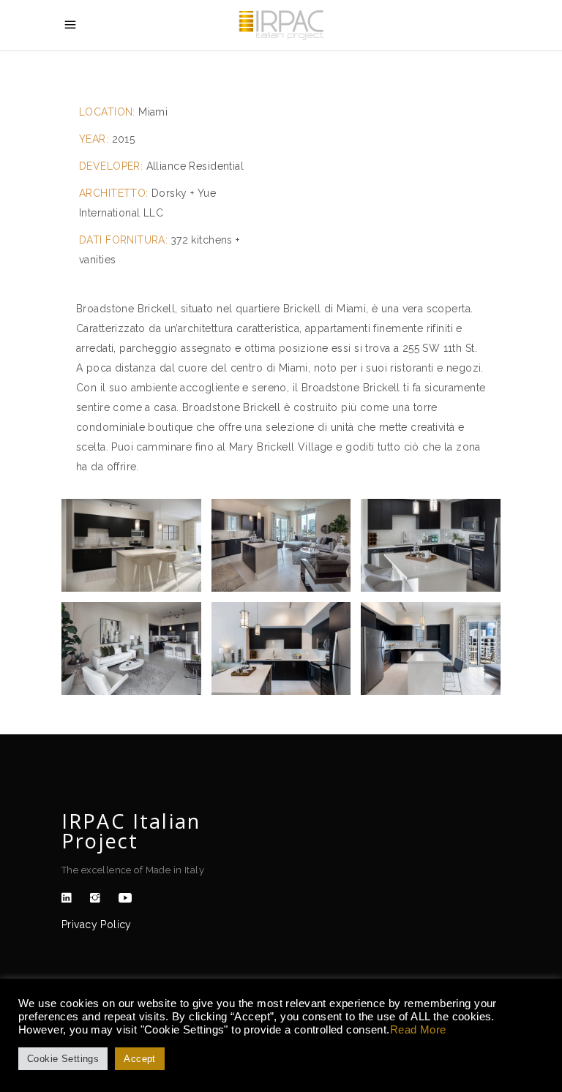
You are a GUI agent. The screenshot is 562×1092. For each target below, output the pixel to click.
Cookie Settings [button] (63, 1058)
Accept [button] (140, 1058)
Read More (418, 1030)
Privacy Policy (96, 924)
